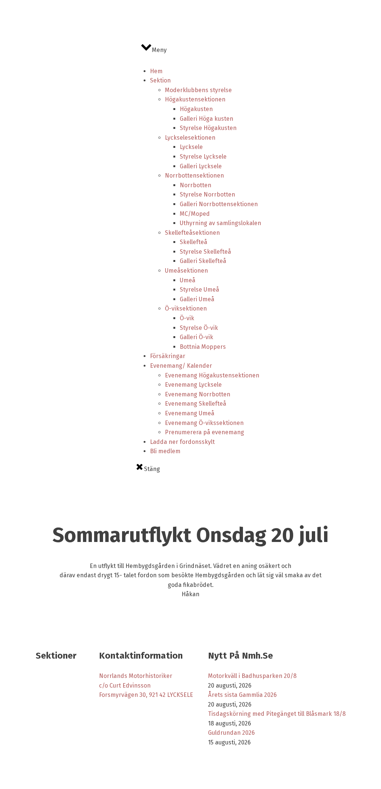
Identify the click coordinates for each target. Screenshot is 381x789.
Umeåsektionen (186, 270)
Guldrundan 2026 (231, 732)
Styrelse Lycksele (203, 156)
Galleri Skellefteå (203, 260)
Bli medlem (165, 451)
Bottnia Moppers (203, 346)
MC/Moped (195, 213)
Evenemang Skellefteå (195, 403)
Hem (156, 71)
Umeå (187, 280)
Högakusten (196, 109)
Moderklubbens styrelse (198, 90)
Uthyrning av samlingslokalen (220, 223)
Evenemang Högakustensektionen (212, 375)
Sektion (160, 80)
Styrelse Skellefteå (205, 251)
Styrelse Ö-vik (199, 327)
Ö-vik (187, 318)
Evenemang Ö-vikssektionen (204, 422)
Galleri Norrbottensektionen (219, 204)
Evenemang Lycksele (193, 384)
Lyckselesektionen (190, 137)
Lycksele (191, 146)
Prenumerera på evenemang (204, 432)
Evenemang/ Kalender (181, 365)
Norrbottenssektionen (60, 690)
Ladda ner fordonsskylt (182, 441)
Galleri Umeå (197, 299)
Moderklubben (114, 703)
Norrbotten (195, 185)
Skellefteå (193, 242)
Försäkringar (167, 356)
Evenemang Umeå (189, 413)
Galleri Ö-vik (196, 337)
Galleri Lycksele (201, 166)
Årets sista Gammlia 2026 (242, 694)
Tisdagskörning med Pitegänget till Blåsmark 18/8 (277, 713)
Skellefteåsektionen (192, 232)
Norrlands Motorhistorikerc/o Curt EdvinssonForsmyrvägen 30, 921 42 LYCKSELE (146, 685)
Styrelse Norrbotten (207, 194)
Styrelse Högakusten (208, 128)
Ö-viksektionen (186, 308)
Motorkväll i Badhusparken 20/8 (252, 675)
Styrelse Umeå (199, 289)
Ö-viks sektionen (54, 713)
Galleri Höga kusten (206, 118)
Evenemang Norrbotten (197, 394)
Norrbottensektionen (194, 175)
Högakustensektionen (195, 99)
